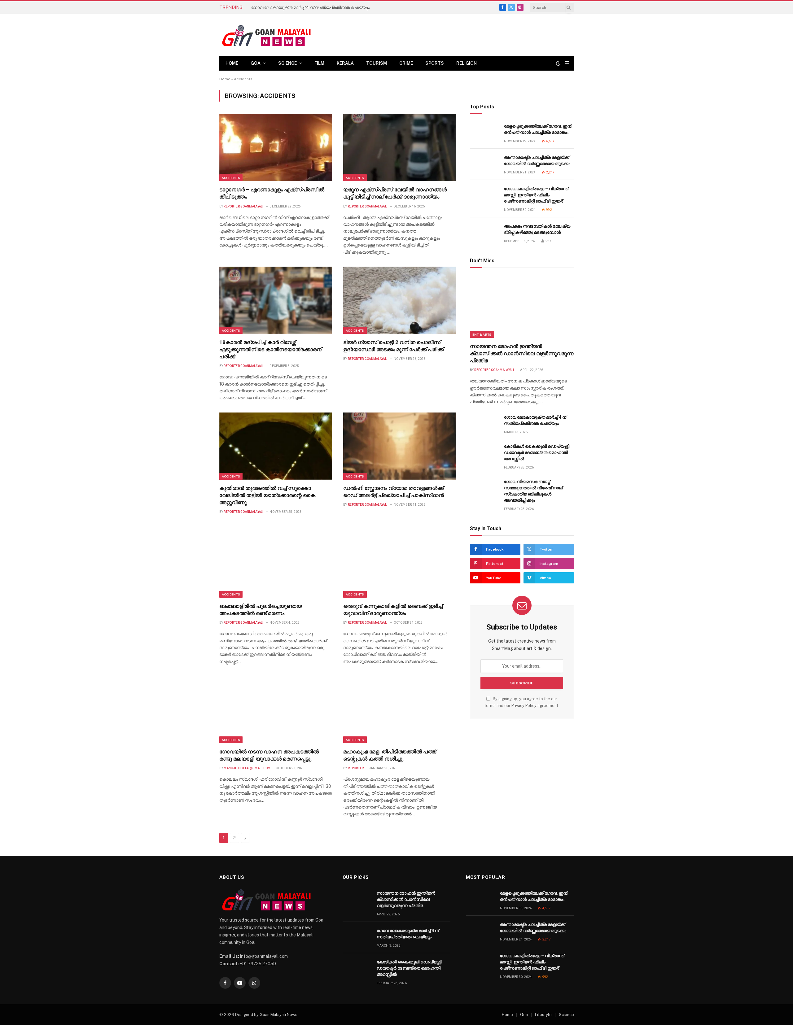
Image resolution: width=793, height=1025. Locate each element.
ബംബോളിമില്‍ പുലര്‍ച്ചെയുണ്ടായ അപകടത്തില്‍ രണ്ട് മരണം (260, 609)
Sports (434, 63)
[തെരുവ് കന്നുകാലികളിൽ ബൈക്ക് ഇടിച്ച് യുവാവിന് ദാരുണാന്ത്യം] (399, 564)
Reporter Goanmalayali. (244, 206)
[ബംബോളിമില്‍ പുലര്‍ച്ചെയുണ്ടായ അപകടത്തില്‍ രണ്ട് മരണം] (275, 564)
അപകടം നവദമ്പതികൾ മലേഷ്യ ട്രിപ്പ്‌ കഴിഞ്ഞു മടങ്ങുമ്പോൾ (537, 229)
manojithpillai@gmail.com (247, 768)
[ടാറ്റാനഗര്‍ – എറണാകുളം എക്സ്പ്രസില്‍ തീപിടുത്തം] (275, 147)
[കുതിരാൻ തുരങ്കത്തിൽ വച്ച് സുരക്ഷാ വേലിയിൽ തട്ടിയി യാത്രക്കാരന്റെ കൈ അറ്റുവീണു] (275, 446)
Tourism (376, 63)
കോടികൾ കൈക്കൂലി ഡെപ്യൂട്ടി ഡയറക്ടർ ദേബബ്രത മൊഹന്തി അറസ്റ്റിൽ (536, 452)
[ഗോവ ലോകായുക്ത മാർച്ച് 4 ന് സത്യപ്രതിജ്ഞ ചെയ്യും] (484, 424)
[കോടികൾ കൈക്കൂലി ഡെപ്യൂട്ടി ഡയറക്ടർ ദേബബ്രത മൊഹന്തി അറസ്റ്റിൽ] (484, 453)
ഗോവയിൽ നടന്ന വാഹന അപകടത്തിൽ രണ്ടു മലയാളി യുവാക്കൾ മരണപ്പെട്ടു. (269, 755)
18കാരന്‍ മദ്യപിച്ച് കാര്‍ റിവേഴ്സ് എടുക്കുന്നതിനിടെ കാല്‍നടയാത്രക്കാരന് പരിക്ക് (270, 349)
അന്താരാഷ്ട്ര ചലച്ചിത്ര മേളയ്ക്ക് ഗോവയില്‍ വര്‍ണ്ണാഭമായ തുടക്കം (537, 160)
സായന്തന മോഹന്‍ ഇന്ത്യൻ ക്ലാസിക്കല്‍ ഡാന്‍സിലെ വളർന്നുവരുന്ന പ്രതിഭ (521, 353)
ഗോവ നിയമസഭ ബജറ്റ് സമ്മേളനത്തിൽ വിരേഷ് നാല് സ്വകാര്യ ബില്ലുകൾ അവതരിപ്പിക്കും (533, 491)
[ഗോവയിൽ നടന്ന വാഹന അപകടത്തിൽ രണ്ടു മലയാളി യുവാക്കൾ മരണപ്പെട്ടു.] (275, 709)
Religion (466, 63)
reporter (356, 768)
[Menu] (567, 63)
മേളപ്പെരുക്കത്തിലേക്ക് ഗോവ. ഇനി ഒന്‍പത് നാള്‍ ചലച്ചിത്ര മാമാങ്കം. (538, 129)
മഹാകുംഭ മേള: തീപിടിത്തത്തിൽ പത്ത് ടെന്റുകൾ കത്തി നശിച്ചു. (389, 755)
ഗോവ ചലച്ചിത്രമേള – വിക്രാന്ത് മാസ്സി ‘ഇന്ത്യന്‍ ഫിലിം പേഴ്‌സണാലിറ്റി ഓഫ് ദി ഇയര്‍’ (536, 194)
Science (287, 63)
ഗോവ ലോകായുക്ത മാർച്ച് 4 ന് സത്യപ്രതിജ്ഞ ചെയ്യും (310, 7)
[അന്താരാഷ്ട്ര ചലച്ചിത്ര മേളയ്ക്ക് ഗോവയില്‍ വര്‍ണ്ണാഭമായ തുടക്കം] (484, 164)
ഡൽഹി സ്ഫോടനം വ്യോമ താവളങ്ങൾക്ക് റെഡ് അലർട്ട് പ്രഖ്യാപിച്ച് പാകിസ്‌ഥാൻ (393, 491)
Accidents (231, 178)
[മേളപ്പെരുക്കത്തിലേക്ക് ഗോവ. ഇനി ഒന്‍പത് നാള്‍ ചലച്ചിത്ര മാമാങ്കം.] (484, 133)
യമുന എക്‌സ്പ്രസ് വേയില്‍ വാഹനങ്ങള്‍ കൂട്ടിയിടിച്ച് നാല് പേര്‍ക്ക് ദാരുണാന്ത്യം (395, 193)
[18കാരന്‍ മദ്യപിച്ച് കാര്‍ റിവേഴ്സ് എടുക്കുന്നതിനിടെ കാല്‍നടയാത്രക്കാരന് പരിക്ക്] (275, 300)
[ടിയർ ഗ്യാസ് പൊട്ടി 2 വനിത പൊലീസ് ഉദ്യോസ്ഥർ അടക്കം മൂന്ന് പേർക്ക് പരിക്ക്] (399, 300)
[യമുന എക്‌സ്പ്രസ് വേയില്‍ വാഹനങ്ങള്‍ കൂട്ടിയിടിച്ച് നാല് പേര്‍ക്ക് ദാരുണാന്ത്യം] (399, 147)
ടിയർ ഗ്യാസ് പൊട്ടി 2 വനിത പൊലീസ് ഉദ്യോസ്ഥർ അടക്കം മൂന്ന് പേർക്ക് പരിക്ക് (393, 345)
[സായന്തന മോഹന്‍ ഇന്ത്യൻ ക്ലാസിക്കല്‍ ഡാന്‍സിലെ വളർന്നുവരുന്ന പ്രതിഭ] (522, 307)
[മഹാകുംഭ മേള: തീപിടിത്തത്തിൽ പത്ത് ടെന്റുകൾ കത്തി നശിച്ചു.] (399, 709)
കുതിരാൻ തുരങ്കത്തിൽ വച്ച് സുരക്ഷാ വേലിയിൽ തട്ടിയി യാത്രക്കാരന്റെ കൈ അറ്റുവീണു (267, 495)
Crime (406, 63)
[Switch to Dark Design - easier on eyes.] (558, 63)
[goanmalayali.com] (272, 34)
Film (319, 63)
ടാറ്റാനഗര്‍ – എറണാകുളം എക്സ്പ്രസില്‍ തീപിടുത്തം (271, 193)
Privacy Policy (524, 705)
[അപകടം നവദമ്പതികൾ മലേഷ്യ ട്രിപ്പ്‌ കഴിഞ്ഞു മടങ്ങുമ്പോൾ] (484, 233)
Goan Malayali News (278, 1014)
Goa (256, 63)
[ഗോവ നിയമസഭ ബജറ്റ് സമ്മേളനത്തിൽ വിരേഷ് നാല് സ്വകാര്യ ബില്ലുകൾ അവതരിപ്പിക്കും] (484, 488)
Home (232, 63)
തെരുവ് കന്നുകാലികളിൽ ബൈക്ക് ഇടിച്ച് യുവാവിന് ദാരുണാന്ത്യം (393, 609)
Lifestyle (543, 1014)
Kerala (345, 63)
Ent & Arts (482, 334)
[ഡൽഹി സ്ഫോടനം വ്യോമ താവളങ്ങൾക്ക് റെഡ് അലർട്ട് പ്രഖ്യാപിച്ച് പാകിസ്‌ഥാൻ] (399, 446)
